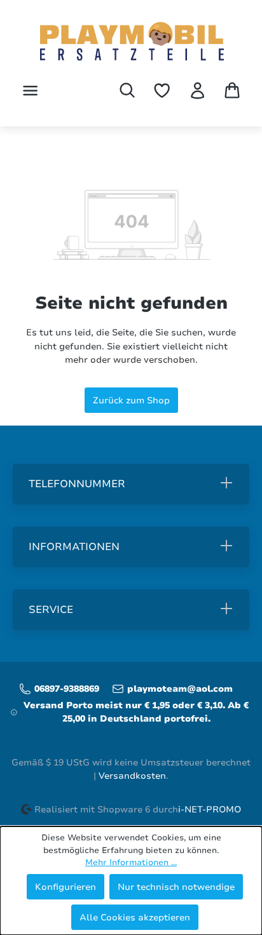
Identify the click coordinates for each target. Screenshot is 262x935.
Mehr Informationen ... (131, 862)
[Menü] (30, 90)
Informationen (74, 547)
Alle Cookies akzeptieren (134, 917)
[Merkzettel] (161, 90)
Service (51, 610)
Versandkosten (132, 776)
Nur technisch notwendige (176, 886)
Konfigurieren (65, 886)
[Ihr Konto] (197, 90)
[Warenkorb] (232, 90)
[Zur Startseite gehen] (131, 42)
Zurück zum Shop (131, 400)
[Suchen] (127, 90)
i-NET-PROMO (209, 810)
